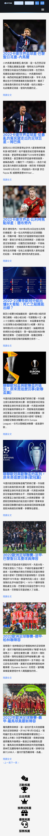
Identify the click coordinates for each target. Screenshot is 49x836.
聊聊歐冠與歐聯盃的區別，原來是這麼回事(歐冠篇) (24, 476)
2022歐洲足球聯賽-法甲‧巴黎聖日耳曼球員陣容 (23, 557)
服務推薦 (24, 831)
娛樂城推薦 (24, 808)
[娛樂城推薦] (24, 801)
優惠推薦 (24, 819)
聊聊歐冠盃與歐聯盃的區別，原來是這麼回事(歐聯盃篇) (23, 389)
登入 (37, 3)
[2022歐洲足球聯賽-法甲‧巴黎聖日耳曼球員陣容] (24, 537)
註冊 (42, 3)
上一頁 (7, 762)
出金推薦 (24, 796)
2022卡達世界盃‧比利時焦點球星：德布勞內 (24, 221)
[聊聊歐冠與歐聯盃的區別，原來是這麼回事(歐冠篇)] (24, 456)
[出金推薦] (24, 789)
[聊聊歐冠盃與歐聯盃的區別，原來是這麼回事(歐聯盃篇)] (24, 368)
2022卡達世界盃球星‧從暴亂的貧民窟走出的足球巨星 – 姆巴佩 (24, 138)
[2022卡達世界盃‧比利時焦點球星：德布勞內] (24, 202)
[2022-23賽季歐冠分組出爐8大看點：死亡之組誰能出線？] (24, 283)
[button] (42, 9)
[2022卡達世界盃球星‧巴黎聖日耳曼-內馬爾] (24, 36)
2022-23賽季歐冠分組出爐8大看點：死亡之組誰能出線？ (23, 304)
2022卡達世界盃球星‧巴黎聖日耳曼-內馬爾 (24, 55)
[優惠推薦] (24, 812)
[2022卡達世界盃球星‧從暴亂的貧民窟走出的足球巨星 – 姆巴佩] (24, 117)
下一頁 (14, 762)
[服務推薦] (24, 824)
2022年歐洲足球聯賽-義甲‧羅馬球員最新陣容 (22, 719)
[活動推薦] (24, 778)
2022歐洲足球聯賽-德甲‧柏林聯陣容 (23, 638)
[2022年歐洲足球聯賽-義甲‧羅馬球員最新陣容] (24, 700)
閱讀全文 (7, 95)
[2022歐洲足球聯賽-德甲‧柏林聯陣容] (24, 618)
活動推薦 (24, 785)
